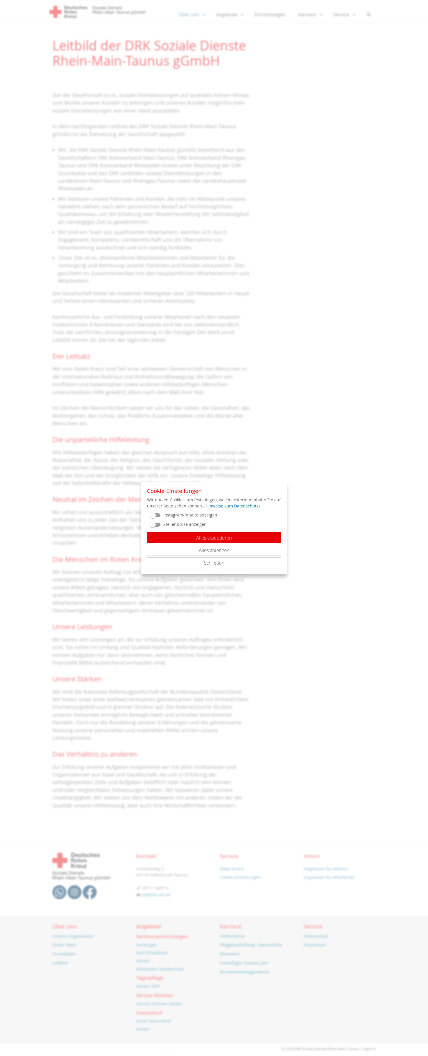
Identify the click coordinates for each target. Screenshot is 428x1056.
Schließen (214, 563)
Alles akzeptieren (214, 538)
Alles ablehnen (214, 550)
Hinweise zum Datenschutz (232, 506)
